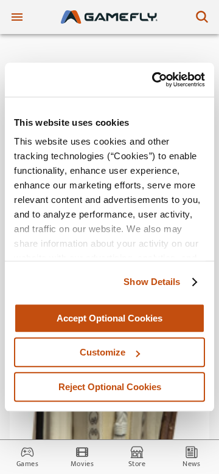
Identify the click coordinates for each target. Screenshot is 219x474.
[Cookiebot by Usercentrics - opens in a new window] (154, 80)
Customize (102, 352)
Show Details (151, 281)
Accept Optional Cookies (109, 318)
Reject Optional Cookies (109, 387)
